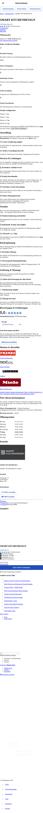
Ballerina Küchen (29, 394)
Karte (5, 617)
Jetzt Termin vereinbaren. (19, 128)
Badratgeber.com (9, 704)
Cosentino (6, 394)
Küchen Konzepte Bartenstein (13, 594)
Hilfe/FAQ (7, 702)
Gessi (17, 394)
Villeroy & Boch (29, 392)
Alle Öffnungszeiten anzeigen (8, 40)
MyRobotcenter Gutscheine (26, 688)
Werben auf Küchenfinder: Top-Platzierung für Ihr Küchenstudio (23, 711)
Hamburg (18, 683)
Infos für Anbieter (9, 710)
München (23, 683)
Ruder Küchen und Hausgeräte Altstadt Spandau (18, 584)
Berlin (13, 683)
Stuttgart (24, 685)
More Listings (4, 614)
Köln (20, 685)
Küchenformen (35, 9)
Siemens (33, 685)
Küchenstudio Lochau (10, 601)
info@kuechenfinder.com (7, 722)
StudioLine (37, 392)
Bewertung (7, 671)
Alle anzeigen (4, 564)
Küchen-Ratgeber (9, 699)
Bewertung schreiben (9, 342)
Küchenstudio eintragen (11, 713)
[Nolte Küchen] (34, 764)
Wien (5, 685)
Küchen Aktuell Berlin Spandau (13, 604)
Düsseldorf (10, 685)
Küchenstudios (8, 9)
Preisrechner (22, 9)
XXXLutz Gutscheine (24, 687)
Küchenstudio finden (10, 680)
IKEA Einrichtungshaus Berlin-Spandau (16, 591)
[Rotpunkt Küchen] (14, 772)
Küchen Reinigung (9, 697)
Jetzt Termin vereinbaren (21, 567)
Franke (28, 685)
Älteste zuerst (8, 668)
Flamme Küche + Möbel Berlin (13, 587)
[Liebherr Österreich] (23, 755)
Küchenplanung (8, 696)
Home (2, 14)
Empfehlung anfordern (11, 682)
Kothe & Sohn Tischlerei (11, 607)
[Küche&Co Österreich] (29, 772)
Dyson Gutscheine (35, 687)
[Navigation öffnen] (3, 3)
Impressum (8, 804)
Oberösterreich (36, 683)
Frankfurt (16, 685)
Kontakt (7, 808)
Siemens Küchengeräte (17, 392)
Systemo (21, 394)
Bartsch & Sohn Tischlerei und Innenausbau (17, 581)
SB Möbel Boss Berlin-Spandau (13, 597)
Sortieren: (7, 665)
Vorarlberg (29, 683)
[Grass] (31, 747)
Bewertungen (8, 619)
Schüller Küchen (5, 392)
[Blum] (14, 747)
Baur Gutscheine (14, 688)
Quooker (12, 394)
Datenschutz (8, 794)
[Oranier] (17, 764)
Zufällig (6, 670)
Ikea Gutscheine (14, 687)
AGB (6, 799)
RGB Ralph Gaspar (9, 611)
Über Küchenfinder (10, 701)
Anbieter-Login (10, 715)
